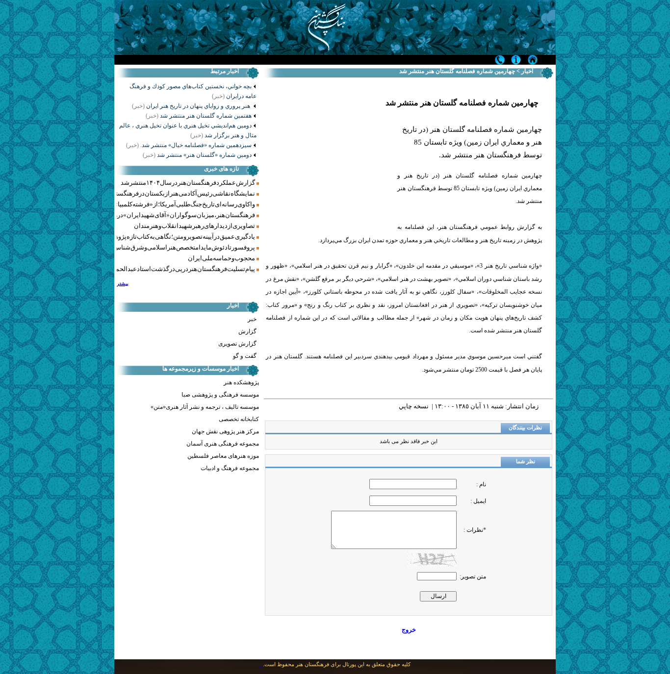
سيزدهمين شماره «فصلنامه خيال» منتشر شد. (189, 145)
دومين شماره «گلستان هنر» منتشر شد (197, 154)
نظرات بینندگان (525, 427)
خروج (409, 629)
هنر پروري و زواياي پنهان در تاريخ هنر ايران (192, 105)
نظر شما (525, 461)
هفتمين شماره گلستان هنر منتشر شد (199, 115)
